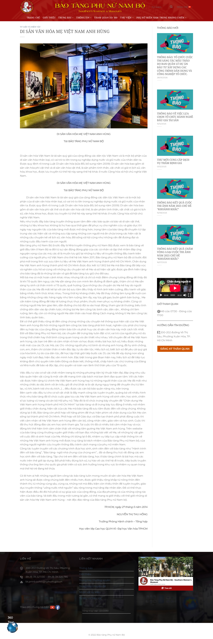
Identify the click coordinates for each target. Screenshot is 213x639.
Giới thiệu (49, 17)
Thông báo (86, 568)
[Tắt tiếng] (184, 295)
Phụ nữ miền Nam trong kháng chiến (160, 17)
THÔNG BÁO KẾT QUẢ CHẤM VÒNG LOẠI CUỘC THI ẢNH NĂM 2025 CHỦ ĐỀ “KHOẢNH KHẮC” (175, 253)
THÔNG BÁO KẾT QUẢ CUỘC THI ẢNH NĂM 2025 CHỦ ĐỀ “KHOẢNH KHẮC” (174, 206)
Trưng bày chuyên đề (92, 586)
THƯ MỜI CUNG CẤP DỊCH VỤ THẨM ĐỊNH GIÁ (173, 161)
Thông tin (82, 17)
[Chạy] (161, 295)
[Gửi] (171, 7)
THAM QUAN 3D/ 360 (105, 17)
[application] (175, 288)
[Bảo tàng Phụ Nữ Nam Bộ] (27, 7)
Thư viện (125, 17)
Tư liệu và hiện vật (30, 27)
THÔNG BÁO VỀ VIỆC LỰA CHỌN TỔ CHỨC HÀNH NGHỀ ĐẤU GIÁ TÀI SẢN (175, 117)
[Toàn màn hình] (189, 295)
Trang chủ (33, 17)
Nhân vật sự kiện (89, 592)
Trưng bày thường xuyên (94, 580)
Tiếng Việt (183, 7)
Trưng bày (64, 17)
